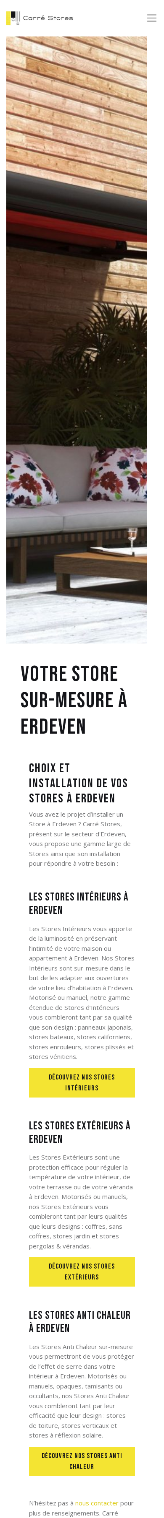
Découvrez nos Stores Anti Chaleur (82, 1461)
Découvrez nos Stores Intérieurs (82, 1082)
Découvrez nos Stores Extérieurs (82, 1272)
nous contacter (97, 1503)
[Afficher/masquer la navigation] (152, 18)
